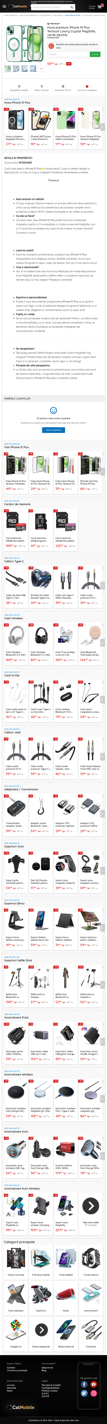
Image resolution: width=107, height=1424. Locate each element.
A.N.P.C (45, 1393)
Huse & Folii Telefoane (28, 15)
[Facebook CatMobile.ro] (85, 1384)
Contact (11, 1367)
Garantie (11, 1387)
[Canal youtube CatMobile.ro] (93, 1384)
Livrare (11, 1385)
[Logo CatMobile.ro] (18, 6)
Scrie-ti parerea (53, 430)
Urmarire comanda (17, 1370)
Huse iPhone (58, 15)
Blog (44, 1370)
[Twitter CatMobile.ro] (85, 1393)
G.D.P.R (45, 1396)
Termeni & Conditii (51, 1385)
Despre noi (47, 1367)
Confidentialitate (50, 1387)
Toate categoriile (11, 15)
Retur (10, 1390)
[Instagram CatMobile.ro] (93, 1393)
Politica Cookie (49, 1390)
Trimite (95, 54)
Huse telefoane (45, 15)
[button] (103, 127)
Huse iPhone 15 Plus (73, 15)
